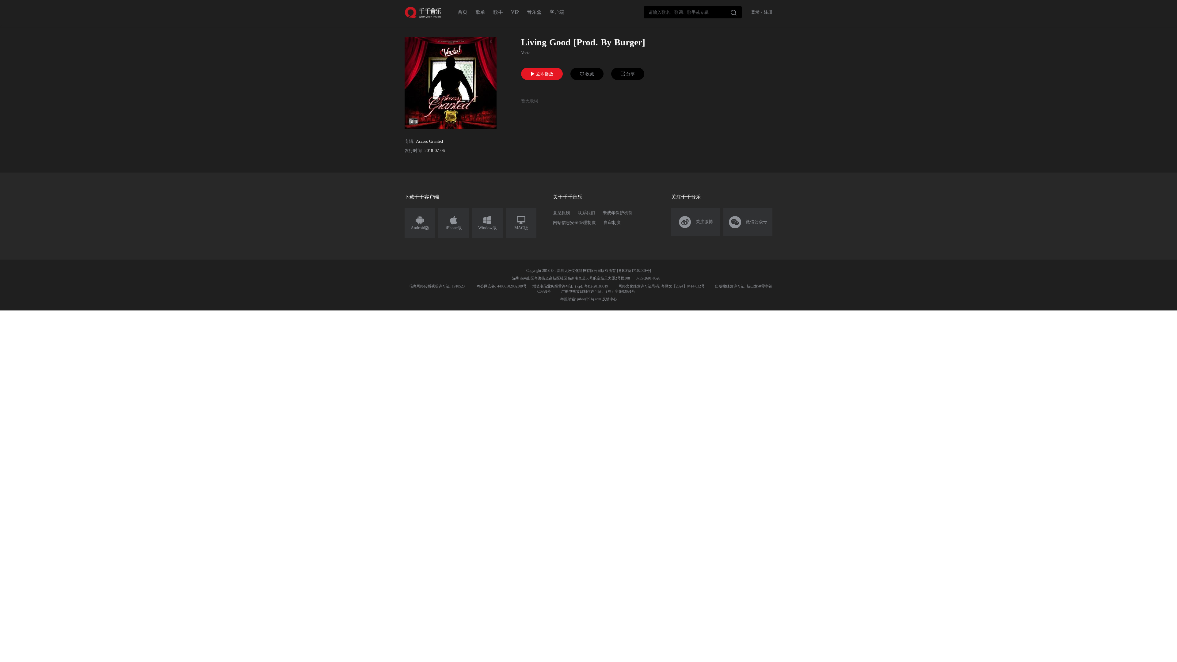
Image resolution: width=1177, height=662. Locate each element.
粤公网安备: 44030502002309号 (501, 286)
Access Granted (429, 141)
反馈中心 (609, 299)
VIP (515, 12)
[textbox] (693, 12)
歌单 (480, 12)
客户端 (557, 12)
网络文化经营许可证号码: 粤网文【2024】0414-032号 (662, 286)
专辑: (409, 141)
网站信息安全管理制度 (574, 222)
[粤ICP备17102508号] (634, 270)
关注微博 (696, 222)
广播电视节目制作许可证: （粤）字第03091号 (598, 291)
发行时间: (414, 150)
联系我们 (586, 213)
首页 (462, 12)
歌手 (498, 12)
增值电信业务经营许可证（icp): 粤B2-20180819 (570, 286)
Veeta (525, 53)
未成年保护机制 (618, 213)
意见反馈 (561, 213)
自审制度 (612, 222)
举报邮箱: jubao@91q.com (580, 299)
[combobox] (693, 12)
